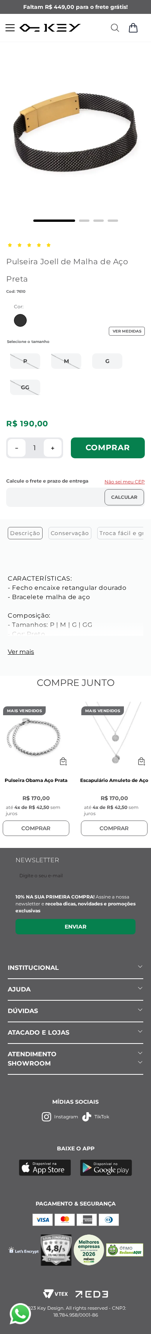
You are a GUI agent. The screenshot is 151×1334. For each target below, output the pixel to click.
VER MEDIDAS (127, 331)
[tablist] (75, 535)
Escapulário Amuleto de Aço (114, 780)
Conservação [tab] (70, 533)
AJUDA (19, 989)
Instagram (66, 1117)
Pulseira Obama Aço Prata (36, 780)
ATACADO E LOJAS (38, 1032)
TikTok (101, 1117)
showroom (29, 1063)
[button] (25, 361)
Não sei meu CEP (125, 482)
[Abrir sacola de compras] (133, 28)
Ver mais (21, 651)
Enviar (75, 926)
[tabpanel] (75, 613)
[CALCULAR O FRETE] (124, 497)
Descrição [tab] (25, 533)
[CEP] (75, 492)
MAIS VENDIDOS (24, 710)
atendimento (32, 1054)
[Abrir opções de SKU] (63, 761)
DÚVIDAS (23, 1011)
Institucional (33, 967)
